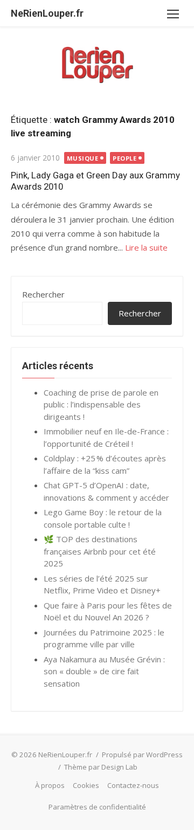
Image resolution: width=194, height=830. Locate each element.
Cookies (86, 785)
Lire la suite (146, 247)
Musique (83, 158)
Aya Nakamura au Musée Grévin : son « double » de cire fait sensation (104, 671)
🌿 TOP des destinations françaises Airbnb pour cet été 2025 (100, 551)
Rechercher (43, 294)
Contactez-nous (133, 785)
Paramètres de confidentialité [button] (97, 807)
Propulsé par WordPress (142, 754)
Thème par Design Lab (100, 767)
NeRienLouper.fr (47, 13)
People (124, 158)
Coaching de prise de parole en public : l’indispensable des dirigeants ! (101, 404)
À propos (50, 785)
